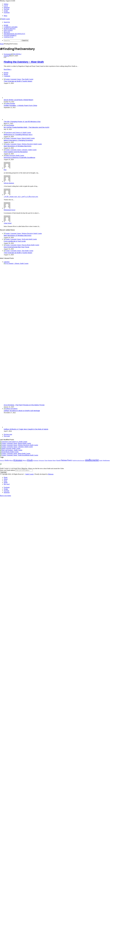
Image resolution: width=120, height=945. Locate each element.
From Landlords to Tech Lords (15, 241)
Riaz (5, 169)
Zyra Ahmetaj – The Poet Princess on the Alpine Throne (24, 405)
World (5, 482)
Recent (6, 74)
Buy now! (7, 484)
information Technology (14, 34)
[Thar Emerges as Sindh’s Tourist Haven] (18, 79)
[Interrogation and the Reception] (20, 150)
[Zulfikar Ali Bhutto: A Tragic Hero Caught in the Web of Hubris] (11, 427)
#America (2, 460)
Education (8, 30)
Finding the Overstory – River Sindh (24, 61)
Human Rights (9, 28)
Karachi (58, 460)
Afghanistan (41, 460)
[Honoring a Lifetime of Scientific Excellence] (14, 155)
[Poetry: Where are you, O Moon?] (15, 453)
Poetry (69, 460)
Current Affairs (10, 27)
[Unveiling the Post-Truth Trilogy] (9, 452)
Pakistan (64, 460)
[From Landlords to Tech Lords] (20, 239)
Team (5, 481)
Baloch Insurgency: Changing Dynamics (18, 140)
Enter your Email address (7, 470)
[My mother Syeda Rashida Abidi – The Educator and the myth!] (9, 125)
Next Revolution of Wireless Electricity (17, 146)
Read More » (8, 69)
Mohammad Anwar (9, 210)
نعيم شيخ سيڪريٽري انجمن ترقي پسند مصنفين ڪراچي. (21, 196)
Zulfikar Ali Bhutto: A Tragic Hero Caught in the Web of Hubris (26, 429)
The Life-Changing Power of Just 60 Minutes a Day (22, 122)
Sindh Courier (29, 474)
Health (7, 32)
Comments (7, 76)
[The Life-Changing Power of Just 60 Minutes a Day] (14, 119)
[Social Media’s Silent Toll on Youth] (19, 455)
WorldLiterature (106, 460)
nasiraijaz (6, 56)
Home (6, 25)
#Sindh (30, 460)
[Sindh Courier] (5, 19)
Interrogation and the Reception (16, 152)
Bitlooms (50, 474)
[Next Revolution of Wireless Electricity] (23, 144)
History (54, 460)
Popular (6, 72)
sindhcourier (92, 459)
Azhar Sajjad (7, 223)
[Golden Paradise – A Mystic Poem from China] (9, 103)
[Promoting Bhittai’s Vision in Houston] (11, 450)
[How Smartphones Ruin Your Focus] (21, 245)
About (6, 479)
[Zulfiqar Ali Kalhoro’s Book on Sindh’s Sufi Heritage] (10, 408)
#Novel (25, 460)
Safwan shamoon (9, 183)
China (46, 460)
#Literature (17, 460)
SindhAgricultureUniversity (79, 460)
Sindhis (100, 460)
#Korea (11, 460)
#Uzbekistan (35, 460)
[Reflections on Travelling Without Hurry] (17, 132)
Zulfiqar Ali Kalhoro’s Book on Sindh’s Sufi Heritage (22, 411)
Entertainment (10, 35)
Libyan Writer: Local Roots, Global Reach (18, 100)
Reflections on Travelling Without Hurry (18, 134)
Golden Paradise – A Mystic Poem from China (20, 105)
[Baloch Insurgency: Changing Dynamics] (19, 138)
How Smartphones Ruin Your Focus (16, 247)
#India (7, 460)
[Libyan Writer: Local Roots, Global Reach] (14, 97)
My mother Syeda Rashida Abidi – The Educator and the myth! (26, 127)
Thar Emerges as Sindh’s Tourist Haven (18, 81)
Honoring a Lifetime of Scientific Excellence (19, 157)
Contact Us (8, 37)
